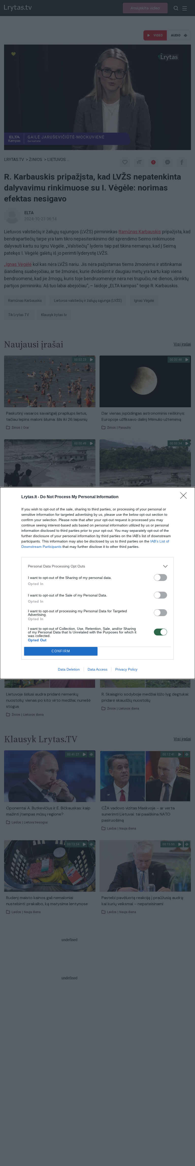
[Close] (185, 497)
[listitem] (97, 566)
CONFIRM (61, 651)
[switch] (160, 577)
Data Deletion (69, 669)
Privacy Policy (126, 669)
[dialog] (97, 583)
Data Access (97, 669)
